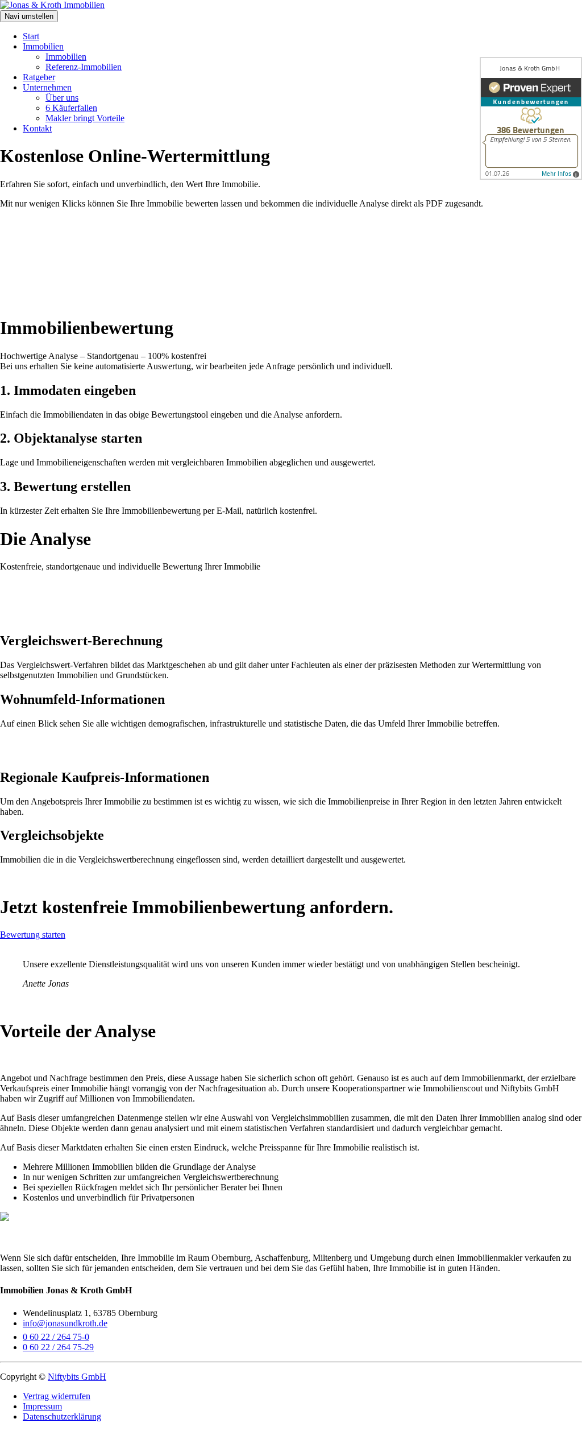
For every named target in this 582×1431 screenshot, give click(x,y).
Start (31, 36)
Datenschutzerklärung (62, 1416)
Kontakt (37, 128)
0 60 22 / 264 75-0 (56, 1337)
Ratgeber (39, 77)
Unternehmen (47, 87)
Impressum (42, 1406)
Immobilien (43, 46)
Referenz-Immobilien (83, 67)
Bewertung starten (32, 934)
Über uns (61, 97)
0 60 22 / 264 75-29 (58, 1347)
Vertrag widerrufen (56, 1396)
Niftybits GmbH (77, 1376)
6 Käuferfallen (71, 108)
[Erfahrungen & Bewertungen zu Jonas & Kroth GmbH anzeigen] (531, 118)
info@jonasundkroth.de (65, 1323)
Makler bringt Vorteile (84, 118)
